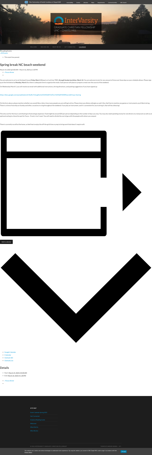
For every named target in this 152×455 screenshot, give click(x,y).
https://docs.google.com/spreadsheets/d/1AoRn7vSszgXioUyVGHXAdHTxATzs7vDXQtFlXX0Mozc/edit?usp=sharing (40, 95)
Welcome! (33, 47)
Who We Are (45, 47)
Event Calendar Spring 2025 (38, 412)
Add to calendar (6, 242)
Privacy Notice (28, 452)
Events (78, 2)
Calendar (82, 47)
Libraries (85, 2)
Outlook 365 (8, 358)
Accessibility (70, 2)
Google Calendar (10, 352)
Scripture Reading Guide (37, 420)
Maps (92, 2)
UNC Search (123, 2)
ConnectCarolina (112, 2)
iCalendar (7, 355)
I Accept (123, 451)
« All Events (4, 53)
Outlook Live (8, 361)
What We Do (57, 47)
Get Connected (69, 47)
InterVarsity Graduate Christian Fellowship (51, 446)
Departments (101, 2)
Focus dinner (9, 72)
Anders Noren (112, 446)
